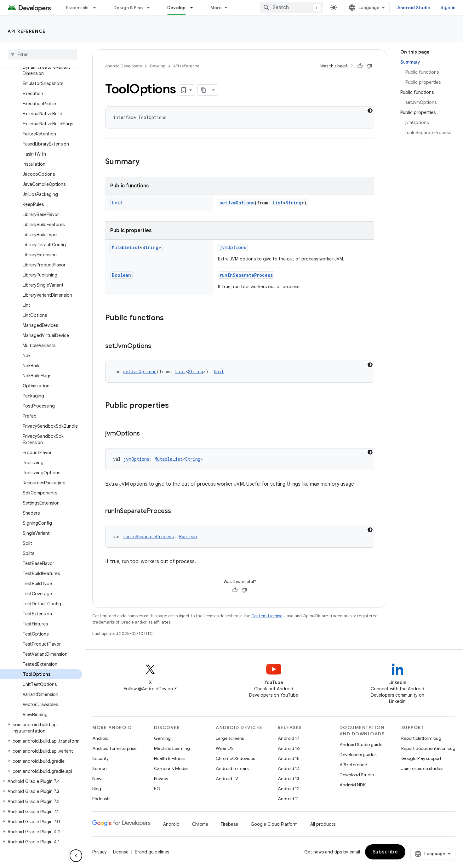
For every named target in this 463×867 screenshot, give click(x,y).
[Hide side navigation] (76, 855)
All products (322, 824)
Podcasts (101, 798)
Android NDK (353, 785)
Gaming (162, 738)
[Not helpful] (369, 66)
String (293, 203)
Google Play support (421, 758)
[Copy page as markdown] (203, 90)
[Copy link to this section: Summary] (146, 162)
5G (157, 788)
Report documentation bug (428, 748)
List (278, 203)
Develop (176, 7)
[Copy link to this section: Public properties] (175, 406)
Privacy (161, 778)
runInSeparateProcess (246, 275)
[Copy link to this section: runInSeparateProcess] (177, 511)
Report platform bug (421, 738)
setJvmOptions (237, 203)
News (97, 778)
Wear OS (225, 748)
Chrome (200, 824)
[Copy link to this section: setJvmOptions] (157, 346)
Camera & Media (171, 768)
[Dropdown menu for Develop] (194, 7)
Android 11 (288, 798)
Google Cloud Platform (274, 824)
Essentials (77, 7)
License (121, 851)
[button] (41, 728)
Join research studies (422, 768)
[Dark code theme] (370, 110)
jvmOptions (233, 247)
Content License (267, 616)
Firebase (229, 824)
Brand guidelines (152, 851)
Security (100, 758)
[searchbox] (42, 54)
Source (99, 768)
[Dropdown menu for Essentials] (97, 7)
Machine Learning (172, 748)
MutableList (126, 247)
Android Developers (123, 66)
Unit (117, 203)
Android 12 (289, 788)
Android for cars (232, 768)
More (216, 7)
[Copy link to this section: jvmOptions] (146, 434)
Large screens (230, 738)
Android (100, 738)
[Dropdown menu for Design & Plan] (151, 7)
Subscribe (385, 852)
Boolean (121, 275)
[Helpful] (360, 66)
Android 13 (288, 778)
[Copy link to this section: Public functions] (170, 318)
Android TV (227, 778)
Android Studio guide (361, 744)
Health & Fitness (169, 758)
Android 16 (289, 748)
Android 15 (289, 758)
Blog (96, 788)
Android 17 (289, 738)
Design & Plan (128, 7)
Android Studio (414, 7)
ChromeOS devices (235, 758)
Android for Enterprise (114, 748)
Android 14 (289, 768)
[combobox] (291, 7)
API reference (27, 31)
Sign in (447, 7)
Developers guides (358, 754)
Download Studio (357, 775)
